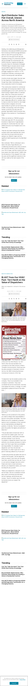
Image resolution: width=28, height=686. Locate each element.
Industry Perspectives (7, 273)
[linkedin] (11, 44)
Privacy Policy (22, 679)
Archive (3, 11)
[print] (25, 44)
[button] (3, 4)
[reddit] (16, 44)
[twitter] (14, 44)
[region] (14, 681)
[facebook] (9, 44)
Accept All (14, 683)
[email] (18, 44)
